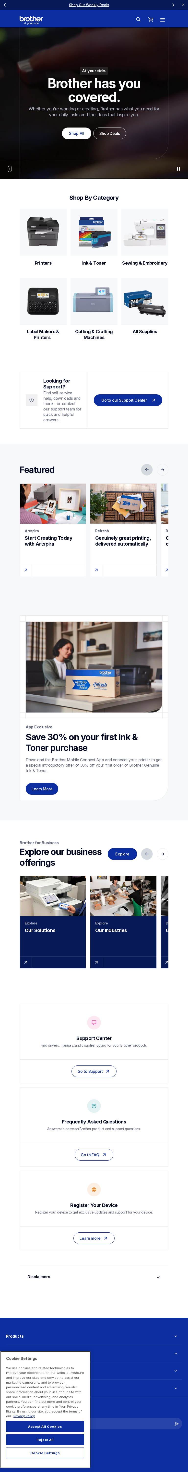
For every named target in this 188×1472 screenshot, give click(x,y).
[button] (177, 1423)
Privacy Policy (24, 1416)
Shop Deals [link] (109, 133)
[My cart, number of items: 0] (151, 20)
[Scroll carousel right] (173, 5)
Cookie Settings (45, 1453)
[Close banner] (183, 4)
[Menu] (162, 20)
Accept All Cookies (45, 1426)
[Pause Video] (178, 169)
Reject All (45, 1440)
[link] (89, 5)
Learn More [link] (42, 788)
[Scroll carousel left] (5, 5)
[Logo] (31, 20)
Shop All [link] (76, 133)
